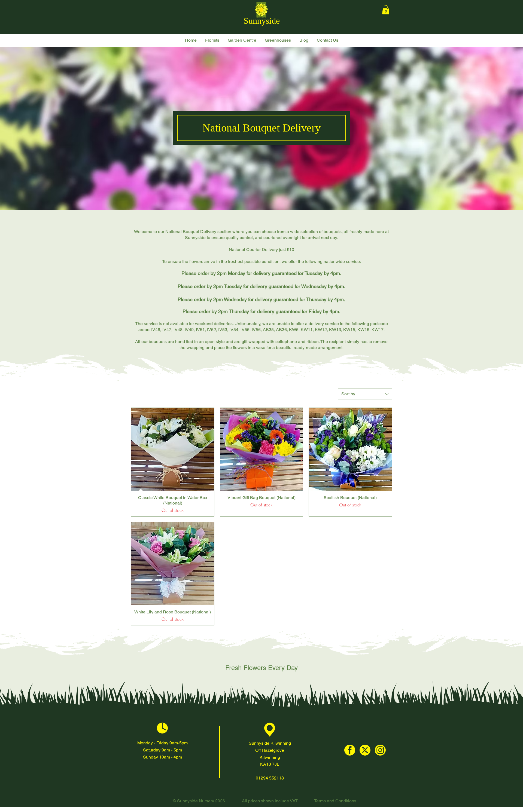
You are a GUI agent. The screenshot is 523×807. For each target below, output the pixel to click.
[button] (212, 40)
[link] (386, 9)
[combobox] (365, 394)
